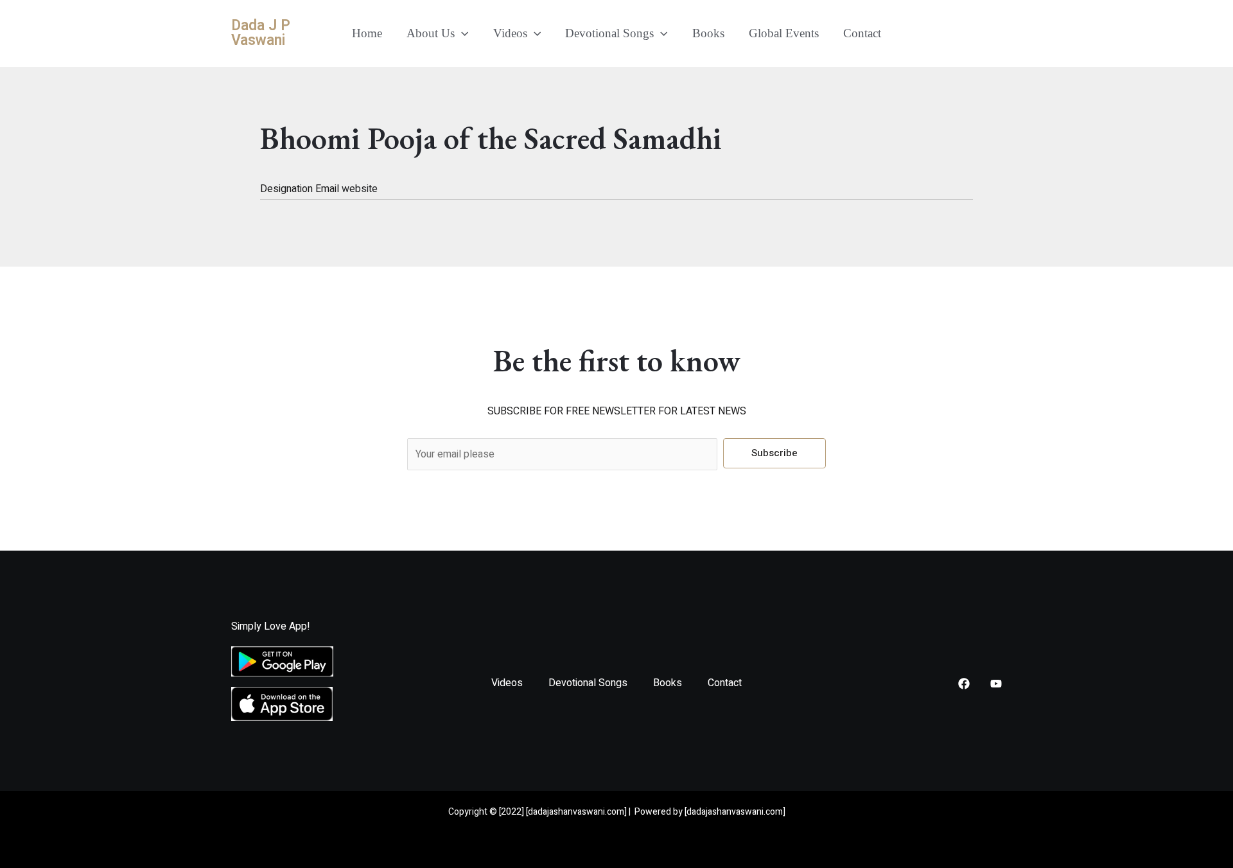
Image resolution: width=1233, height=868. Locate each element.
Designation (287, 189)
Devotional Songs (609, 33)
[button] (461, 33)
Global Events (784, 33)
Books (708, 33)
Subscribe (774, 453)
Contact (862, 33)
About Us (431, 33)
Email (328, 189)
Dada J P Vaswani (260, 33)
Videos (510, 33)
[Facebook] (964, 683)
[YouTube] (996, 683)
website (360, 189)
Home (367, 33)
